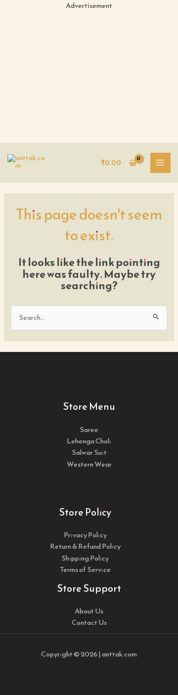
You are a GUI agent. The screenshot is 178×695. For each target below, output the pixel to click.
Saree (89, 429)
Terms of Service (85, 569)
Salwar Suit (89, 452)
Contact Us (89, 622)
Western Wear (89, 464)
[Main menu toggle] (160, 163)
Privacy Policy (85, 534)
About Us (89, 611)
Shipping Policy (85, 558)
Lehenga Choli (89, 440)
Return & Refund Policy (85, 546)
